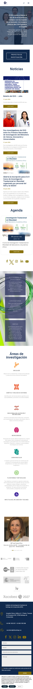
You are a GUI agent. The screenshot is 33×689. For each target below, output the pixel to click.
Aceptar (4, 686)
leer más (10, 106)
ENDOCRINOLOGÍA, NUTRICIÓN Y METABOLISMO (16, 414)
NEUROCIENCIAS (16, 435)
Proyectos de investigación (16, 56)
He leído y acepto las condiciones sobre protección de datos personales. (16, 671)
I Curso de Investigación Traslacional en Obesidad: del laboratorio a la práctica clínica (15, 245)
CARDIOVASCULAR (16, 457)
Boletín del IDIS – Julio (12, 96)
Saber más (16, 251)
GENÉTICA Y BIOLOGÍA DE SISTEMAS (16, 393)
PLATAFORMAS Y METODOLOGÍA (16, 478)
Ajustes (19, 686)
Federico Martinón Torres (21, 543)
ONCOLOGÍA (16, 370)
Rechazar (12, 686)
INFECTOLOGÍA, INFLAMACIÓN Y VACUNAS (16, 499)
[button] (11, 552)
